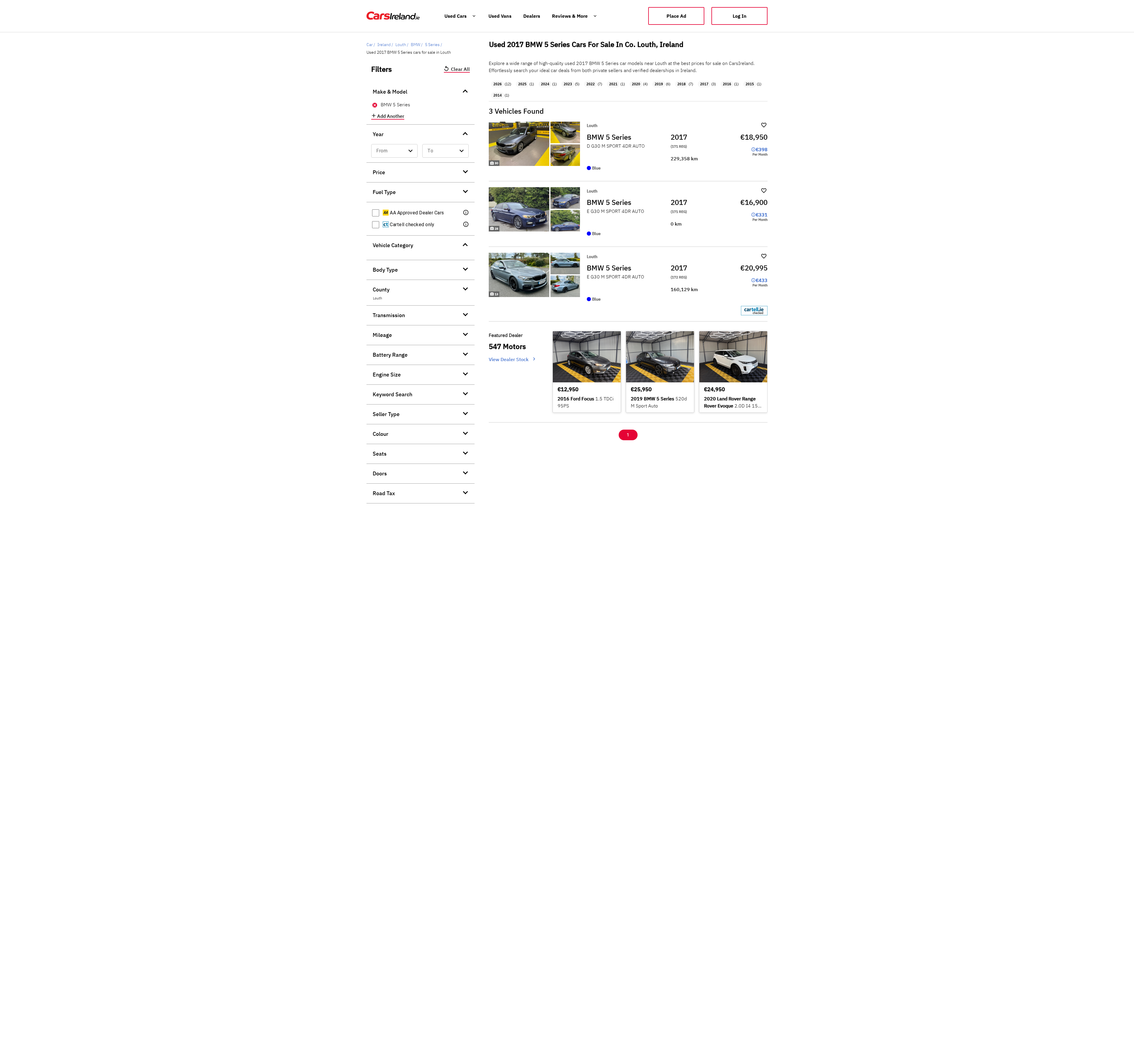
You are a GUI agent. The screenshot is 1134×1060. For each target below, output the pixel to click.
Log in (740, 16)
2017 (704, 84)
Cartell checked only (411, 224)
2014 (497, 95)
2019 (659, 84)
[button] (466, 212)
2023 (568, 84)
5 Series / (433, 44)
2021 (613, 84)
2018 (681, 84)
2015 (750, 84)
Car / (370, 44)
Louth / (401, 44)
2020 (636, 84)
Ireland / (385, 44)
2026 (497, 84)
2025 (522, 84)
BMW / (417, 44)
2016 (727, 84)
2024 (545, 84)
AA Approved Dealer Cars (416, 213)
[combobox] (394, 150)
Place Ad (676, 16)
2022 (590, 84)
